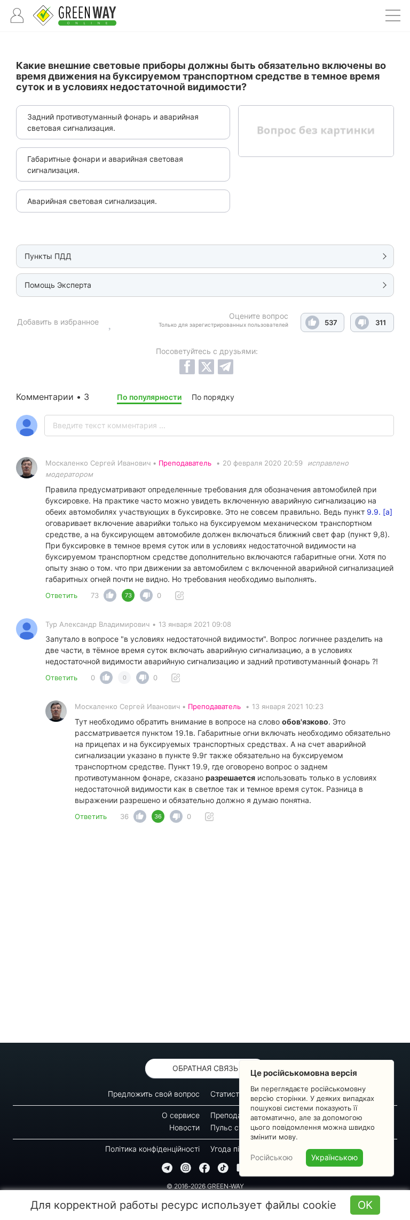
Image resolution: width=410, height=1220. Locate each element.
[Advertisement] (205, 936)
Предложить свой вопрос (154, 1094)
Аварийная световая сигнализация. (92, 201)
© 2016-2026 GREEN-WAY (205, 1186)
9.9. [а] (379, 511)
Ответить (61, 595)
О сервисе (181, 1115)
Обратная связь (205, 1068)
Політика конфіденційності (152, 1149)
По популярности (149, 397)
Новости (184, 1127)
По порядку (213, 397)
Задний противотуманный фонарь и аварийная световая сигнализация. (113, 122)
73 (95, 595)
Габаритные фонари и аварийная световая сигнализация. (105, 164)
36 (124, 816)
